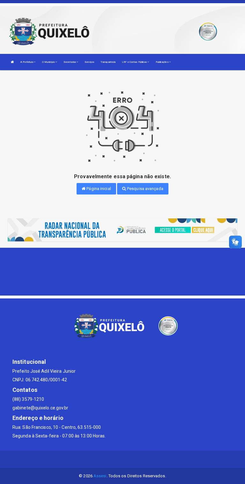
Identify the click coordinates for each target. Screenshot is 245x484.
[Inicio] (12, 62)
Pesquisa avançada (144, 188)
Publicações (162, 62)
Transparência (107, 62)
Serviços (89, 62)
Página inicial (98, 188)
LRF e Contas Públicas (134, 62)
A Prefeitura (27, 62)
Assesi (100, 475)
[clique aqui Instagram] (138, 459)
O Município (49, 62)
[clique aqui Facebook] (122, 459)
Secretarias (70, 62)
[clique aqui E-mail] (107, 459)
